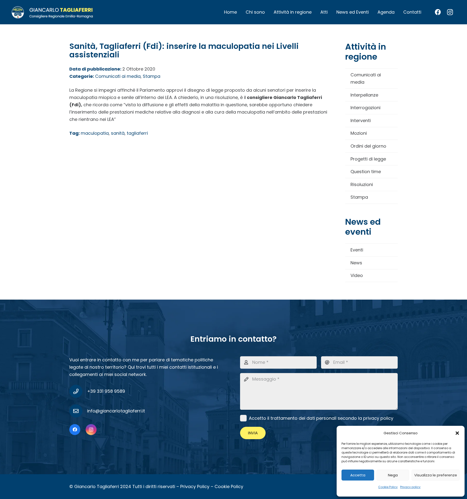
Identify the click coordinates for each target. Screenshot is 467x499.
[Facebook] (438, 12)
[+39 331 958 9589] (78, 391)
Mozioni (358, 133)
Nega (393, 475)
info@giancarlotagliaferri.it (116, 411)
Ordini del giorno (368, 146)
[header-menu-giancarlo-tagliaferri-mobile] (52, 12)
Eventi (356, 250)
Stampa (359, 197)
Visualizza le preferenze (435, 475)
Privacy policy (410, 487)
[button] (457, 433)
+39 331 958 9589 (106, 391)
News (356, 263)
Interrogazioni (365, 108)
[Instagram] (450, 12)
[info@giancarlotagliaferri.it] (78, 411)
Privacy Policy (194, 486)
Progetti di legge (368, 159)
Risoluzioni (361, 184)
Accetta (357, 475)
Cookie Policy (388, 487)
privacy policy (378, 418)
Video (356, 275)
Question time (365, 172)
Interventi (360, 120)
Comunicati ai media (365, 78)
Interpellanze (364, 95)
